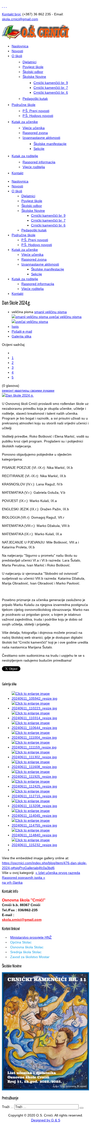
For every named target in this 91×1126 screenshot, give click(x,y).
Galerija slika (21, 336)
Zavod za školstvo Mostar (30, 957)
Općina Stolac (21, 942)
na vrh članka (12, 882)
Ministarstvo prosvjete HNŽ (31, 937)
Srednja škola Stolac (25, 952)
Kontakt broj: (11, 14)
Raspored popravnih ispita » (23, 878)
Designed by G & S (45, 1120)
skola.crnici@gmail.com (21, 919)
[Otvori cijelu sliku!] (18, 395)
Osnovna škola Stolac (26, 947)
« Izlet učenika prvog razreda (57, 873)
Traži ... (7, 1107)
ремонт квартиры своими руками (28, 390)
